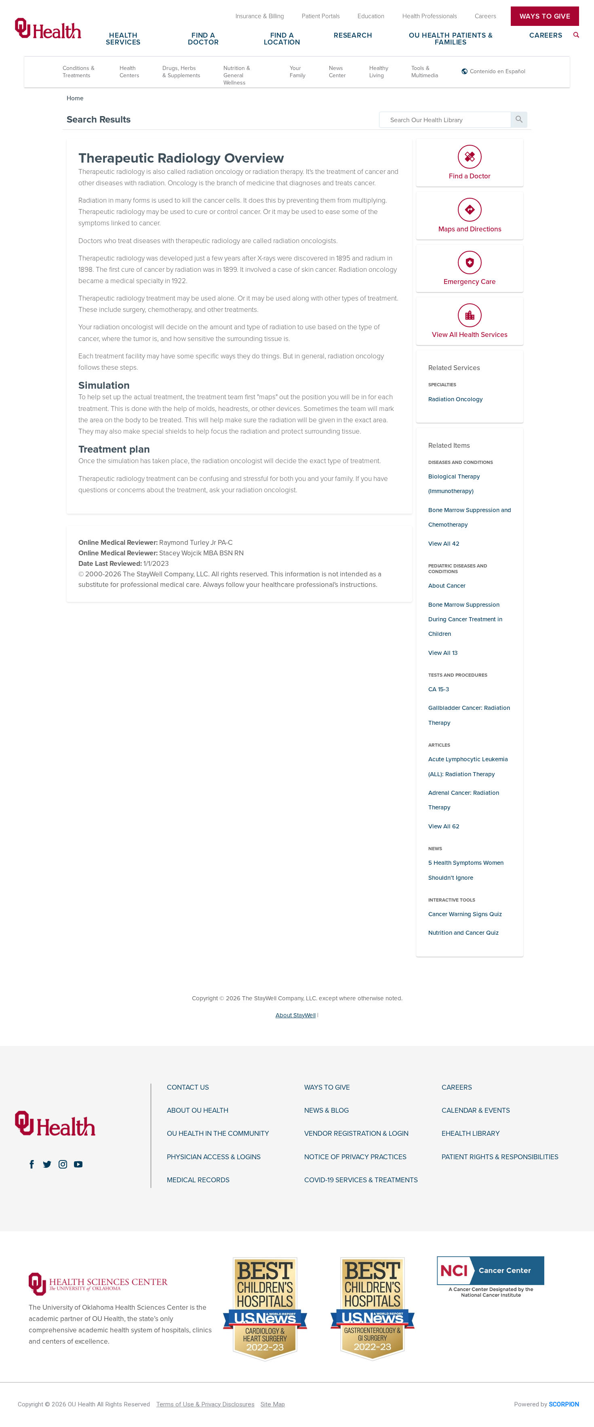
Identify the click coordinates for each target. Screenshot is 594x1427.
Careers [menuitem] (485, 16)
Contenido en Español (497, 71)
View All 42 (443, 543)
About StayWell (296, 1015)
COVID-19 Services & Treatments (361, 1180)
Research (353, 36)
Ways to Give (327, 1088)
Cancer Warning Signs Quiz (465, 914)
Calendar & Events (476, 1111)
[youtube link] (78, 1164)
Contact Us (188, 1088)
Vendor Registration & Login (356, 1134)
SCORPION (564, 1404)
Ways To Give (545, 16)
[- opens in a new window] (98, 1283)
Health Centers (129, 72)
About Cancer (447, 585)
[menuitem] (576, 35)
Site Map (273, 1404)
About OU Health (197, 1111)
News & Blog (326, 1111)
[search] (445, 119)
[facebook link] (31, 1164)
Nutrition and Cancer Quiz (463, 932)
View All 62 (443, 826)
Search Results (99, 119)
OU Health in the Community (218, 1134)
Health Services (123, 39)
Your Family (297, 72)
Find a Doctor (203, 39)
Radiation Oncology (455, 399)
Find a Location (282, 39)
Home (75, 98)
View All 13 (443, 652)
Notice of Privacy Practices (355, 1157)
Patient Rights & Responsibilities (500, 1157)
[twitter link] (47, 1164)
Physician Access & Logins (214, 1157)
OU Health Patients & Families (451, 39)
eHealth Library (471, 1134)
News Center (337, 72)
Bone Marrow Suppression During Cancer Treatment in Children (465, 619)
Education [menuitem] (371, 16)
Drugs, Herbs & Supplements (181, 72)
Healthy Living (378, 72)
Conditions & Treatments (79, 72)
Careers (545, 36)
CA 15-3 (438, 689)
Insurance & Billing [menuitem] (260, 16)
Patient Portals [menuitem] (321, 16)
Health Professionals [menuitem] (429, 16)
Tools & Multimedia (424, 72)
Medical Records (198, 1180)
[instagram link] (62, 1164)
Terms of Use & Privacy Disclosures (205, 1404)
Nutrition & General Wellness (236, 75)
